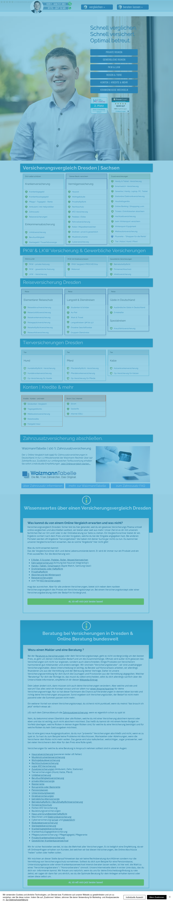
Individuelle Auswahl (134, 897)
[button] (127, 417)
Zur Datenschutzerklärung (17, 899)
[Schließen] (169, 897)
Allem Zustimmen (156, 897)
